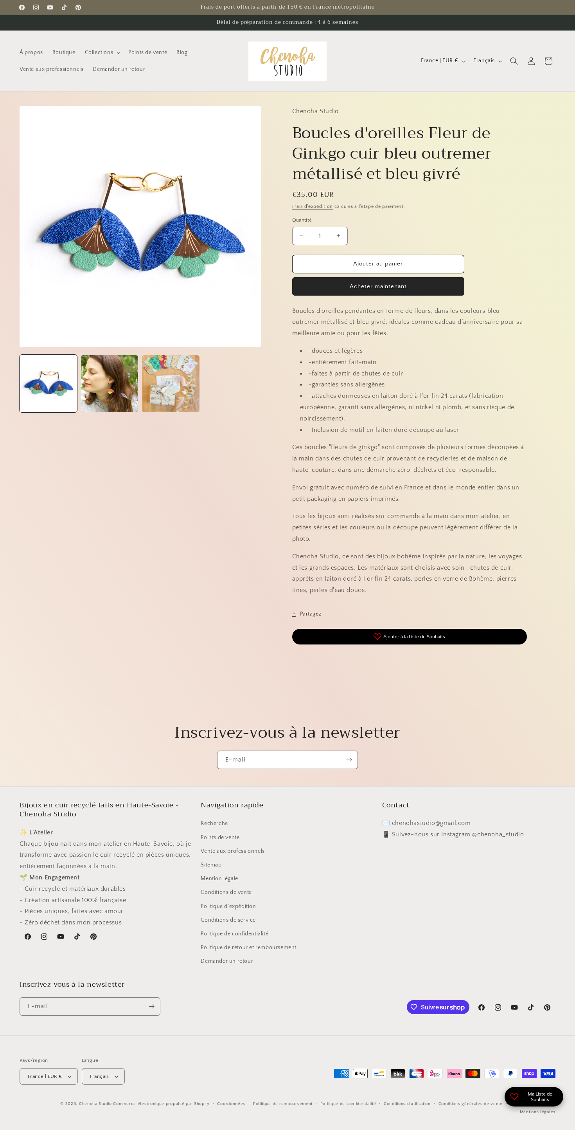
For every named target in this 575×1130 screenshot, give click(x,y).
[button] (102, 52)
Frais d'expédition (312, 206)
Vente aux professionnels (232, 851)
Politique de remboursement (283, 1103)
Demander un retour (227, 961)
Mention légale (219, 878)
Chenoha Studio (95, 1103)
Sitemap (211, 865)
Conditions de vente (226, 892)
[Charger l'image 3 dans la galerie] (170, 384)
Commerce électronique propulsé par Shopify (161, 1103)
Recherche (214, 823)
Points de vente (220, 837)
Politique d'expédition (228, 906)
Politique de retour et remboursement (248, 947)
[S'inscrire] (349, 760)
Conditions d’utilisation (407, 1103)
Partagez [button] (311, 614)
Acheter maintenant (378, 286)
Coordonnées (231, 1103)
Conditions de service (228, 920)
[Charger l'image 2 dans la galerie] (109, 384)
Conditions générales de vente (470, 1103)
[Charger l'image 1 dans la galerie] (48, 384)
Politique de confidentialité (234, 934)
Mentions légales (537, 1112)
